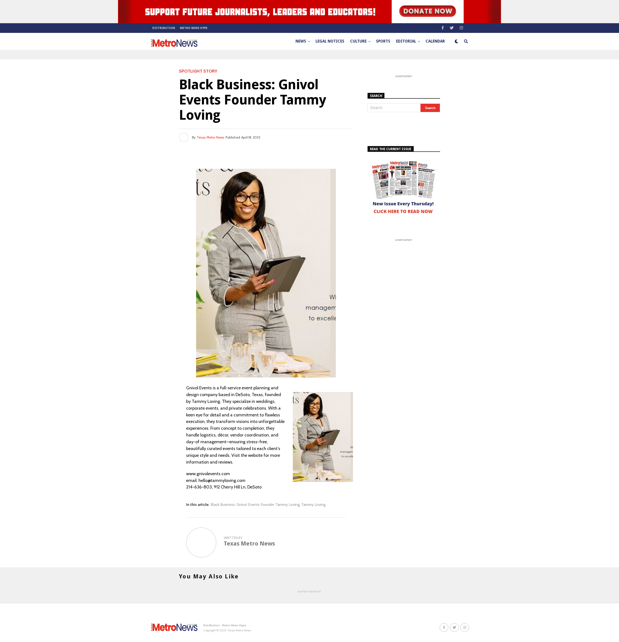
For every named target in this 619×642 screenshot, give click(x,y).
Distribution (163, 28)
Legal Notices (330, 41)
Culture (358, 41)
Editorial (406, 41)
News (300, 41)
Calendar (435, 41)
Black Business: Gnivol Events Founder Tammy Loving (255, 505)
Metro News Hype (193, 28)
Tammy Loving (313, 505)
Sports (383, 41)
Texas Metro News (210, 137)
